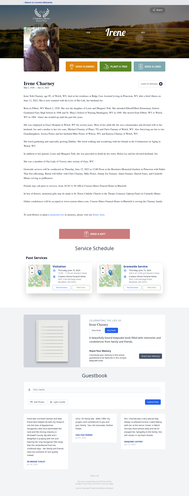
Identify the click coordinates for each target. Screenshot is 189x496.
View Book (96, 330)
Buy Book (111, 330)
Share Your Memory (150, 356)
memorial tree (57, 214)
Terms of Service (102, 484)
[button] (39, 273)
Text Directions (61, 287)
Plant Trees (81, 287)
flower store (98, 214)
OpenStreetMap (97, 488)
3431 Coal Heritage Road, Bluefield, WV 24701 (69, 280)
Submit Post (152, 402)
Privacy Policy (86, 484)
